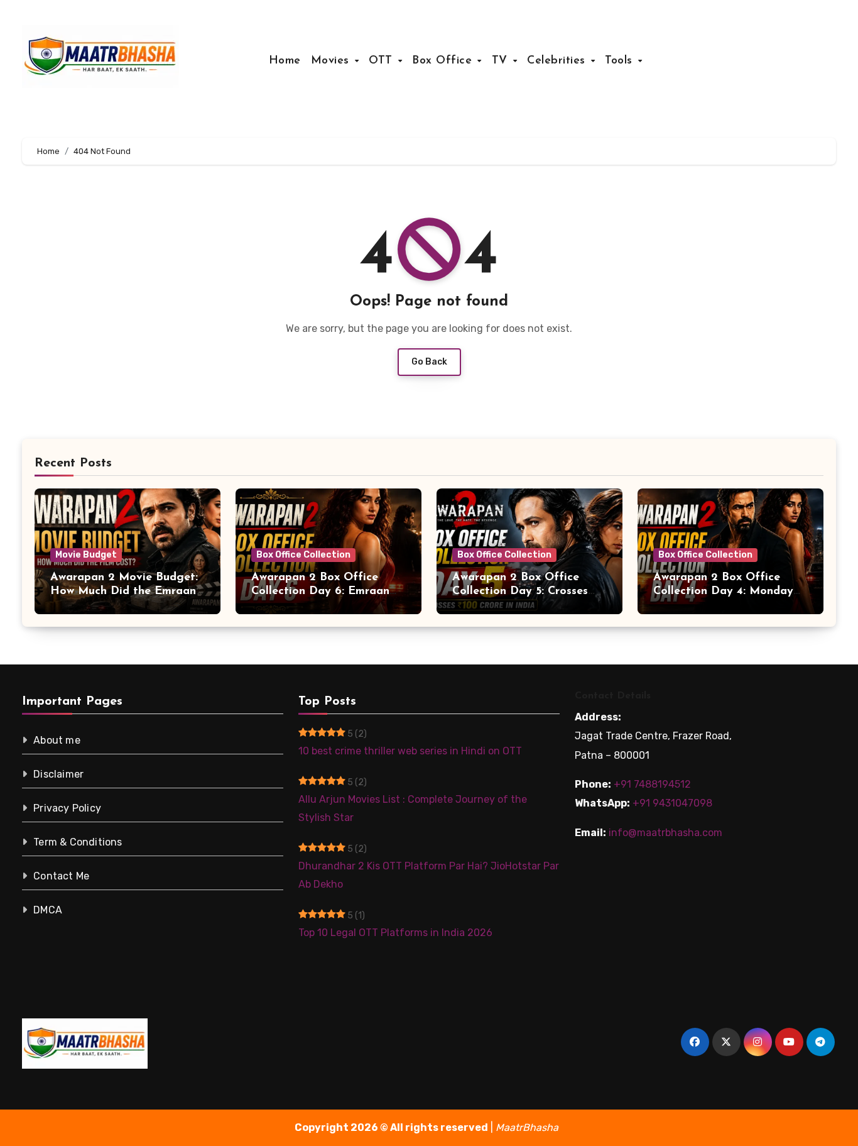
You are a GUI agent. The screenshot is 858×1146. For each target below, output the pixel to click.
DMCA (47, 910)
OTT (382, 61)
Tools (620, 61)
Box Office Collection (303, 554)
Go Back (429, 361)
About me (56, 740)
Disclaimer (58, 774)
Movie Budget (86, 554)
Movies (332, 61)
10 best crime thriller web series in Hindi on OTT (410, 751)
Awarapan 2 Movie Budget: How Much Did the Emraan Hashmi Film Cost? (124, 591)
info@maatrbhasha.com (665, 833)
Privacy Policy (67, 808)
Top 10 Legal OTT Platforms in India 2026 (395, 933)
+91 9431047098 (672, 803)
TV (502, 61)
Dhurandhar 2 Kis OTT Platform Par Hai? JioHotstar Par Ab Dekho (428, 875)
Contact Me (61, 876)
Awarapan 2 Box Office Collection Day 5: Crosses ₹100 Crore (520, 591)
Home (285, 61)
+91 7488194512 (652, 784)
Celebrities (558, 61)
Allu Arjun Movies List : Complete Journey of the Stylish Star (412, 808)
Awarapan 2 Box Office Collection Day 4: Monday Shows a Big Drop (723, 591)
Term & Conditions (77, 842)
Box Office (444, 61)
